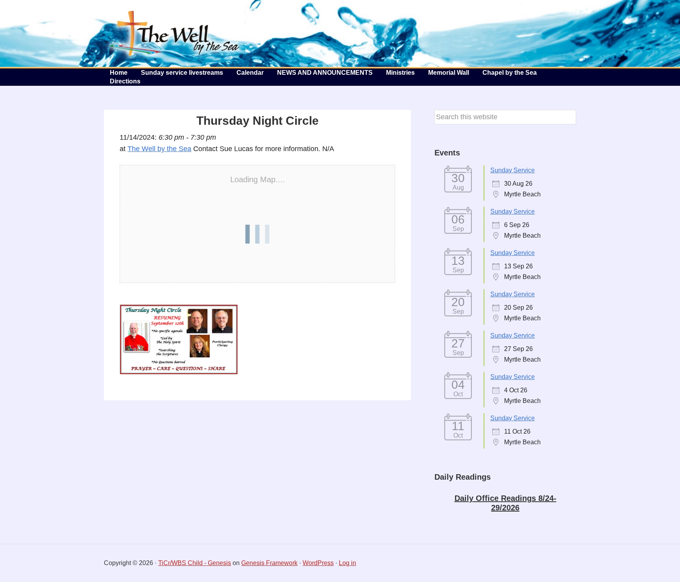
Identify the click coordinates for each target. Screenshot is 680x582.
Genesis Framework (269, 563)
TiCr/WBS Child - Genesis (194, 563)
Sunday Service (512, 170)
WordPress (318, 563)
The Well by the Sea (175, 33)
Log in (347, 563)
